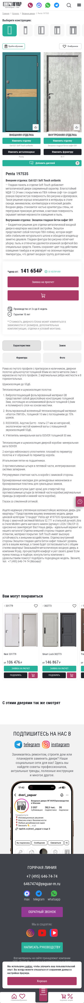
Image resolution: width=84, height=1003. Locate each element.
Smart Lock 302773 (52, 654)
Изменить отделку (21, 140)
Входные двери (28, 13)
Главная (5, 13)
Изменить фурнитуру (62, 152)
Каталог (15, 13)
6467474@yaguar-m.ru (42, 883)
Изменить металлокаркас (21, 152)
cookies (28, 966)
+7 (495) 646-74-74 (42, 876)
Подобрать (15, 675)
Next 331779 (10, 654)
